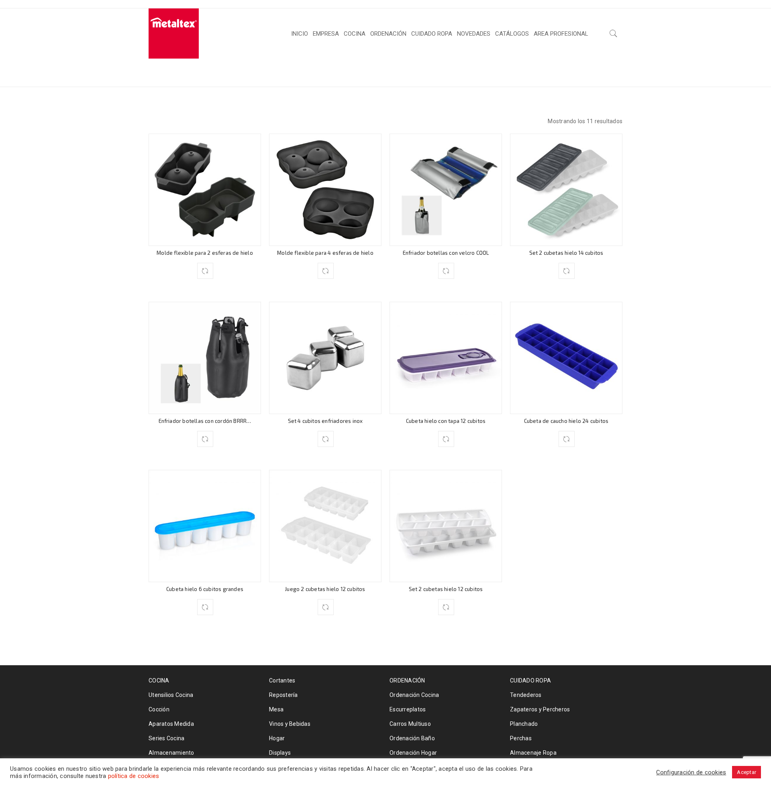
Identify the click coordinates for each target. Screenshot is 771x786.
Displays (280, 752)
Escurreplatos (408, 709)
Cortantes (282, 680)
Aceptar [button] (746, 772)
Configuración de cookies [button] (691, 772)
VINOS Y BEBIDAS (490, 72)
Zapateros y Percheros (540, 709)
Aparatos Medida (171, 724)
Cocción (159, 709)
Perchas (521, 738)
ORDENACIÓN (407, 680)
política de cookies (133, 776)
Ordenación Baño (412, 738)
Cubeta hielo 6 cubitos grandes (204, 589)
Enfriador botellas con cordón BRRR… (205, 421)
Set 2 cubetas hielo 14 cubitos (566, 253)
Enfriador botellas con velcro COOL (446, 253)
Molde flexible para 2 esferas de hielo (205, 253)
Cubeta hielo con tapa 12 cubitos (445, 421)
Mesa (276, 709)
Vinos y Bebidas (289, 724)
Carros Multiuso (410, 724)
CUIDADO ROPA (530, 680)
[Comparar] (205, 271)
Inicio (405, 72)
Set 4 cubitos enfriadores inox (325, 421)
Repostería (283, 695)
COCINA (437, 72)
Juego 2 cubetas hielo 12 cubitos (325, 589)
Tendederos (526, 695)
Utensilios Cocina (171, 695)
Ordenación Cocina (414, 695)
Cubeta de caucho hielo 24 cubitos (566, 421)
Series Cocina (166, 738)
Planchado (524, 724)
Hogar (277, 738)
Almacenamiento (171, 752)
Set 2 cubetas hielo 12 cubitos (446, 589)
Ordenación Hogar (413, 752)
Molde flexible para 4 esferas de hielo (325, 253)
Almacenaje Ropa (533, 752)
